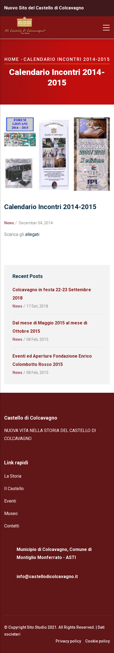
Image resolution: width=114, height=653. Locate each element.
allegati (32, 234)
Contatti (11, 526)
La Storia (12, 476)
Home (11, 59)
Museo (11, 513)
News (9, 223)
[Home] (25, 27)
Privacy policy (68, 641)
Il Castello (14, 488)
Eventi (10, 501)
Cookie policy (97, 641)
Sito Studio (37, 627)
